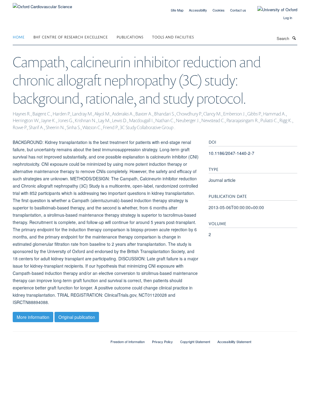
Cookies (219, 10)
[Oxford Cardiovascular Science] (42, 4)
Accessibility (198, 10)
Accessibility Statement (234, 341)
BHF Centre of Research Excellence (70, 36)
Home (19, 36)
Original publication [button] (76, 317)
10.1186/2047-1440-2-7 (231, 153)
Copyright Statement (195, 341)
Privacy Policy (162, 341)
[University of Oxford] (272, 9)
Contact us (238, 10)
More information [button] (33, 317)
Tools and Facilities (173, 36)
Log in (287, 17)
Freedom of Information (127, 341)
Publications (130, 36)
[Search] (294, 38)
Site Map (177, 10)
